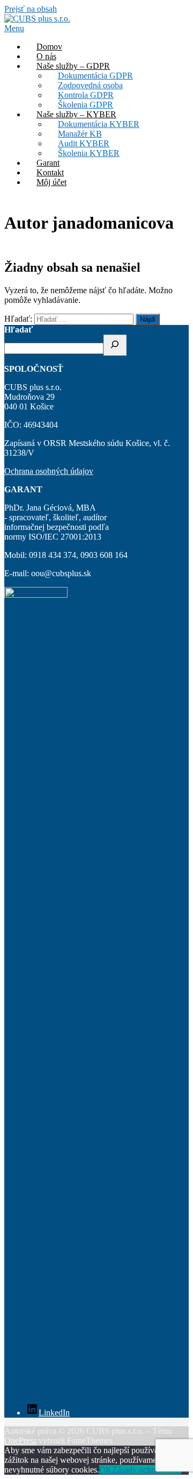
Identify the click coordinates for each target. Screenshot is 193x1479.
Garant (48, 162)
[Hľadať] (115, 345)
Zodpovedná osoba (90, 85)
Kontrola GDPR (86, 95)
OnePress (20, 1440)
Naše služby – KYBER (76, 114)
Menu (14, 28)
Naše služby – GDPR (73, 65)
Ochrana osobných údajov (48, 471)
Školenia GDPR (85, 104)
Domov (49, 46)
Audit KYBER (83, 143)
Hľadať (18, 329)
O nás (46, 56)
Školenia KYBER (89, 153)
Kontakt (50, 172)
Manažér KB (80, 133)
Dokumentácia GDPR (95, 75)
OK (105, 1469)
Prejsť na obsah (30, 8)
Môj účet (51, 182)
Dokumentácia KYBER (98, 124)
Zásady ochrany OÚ (146, 1469)
